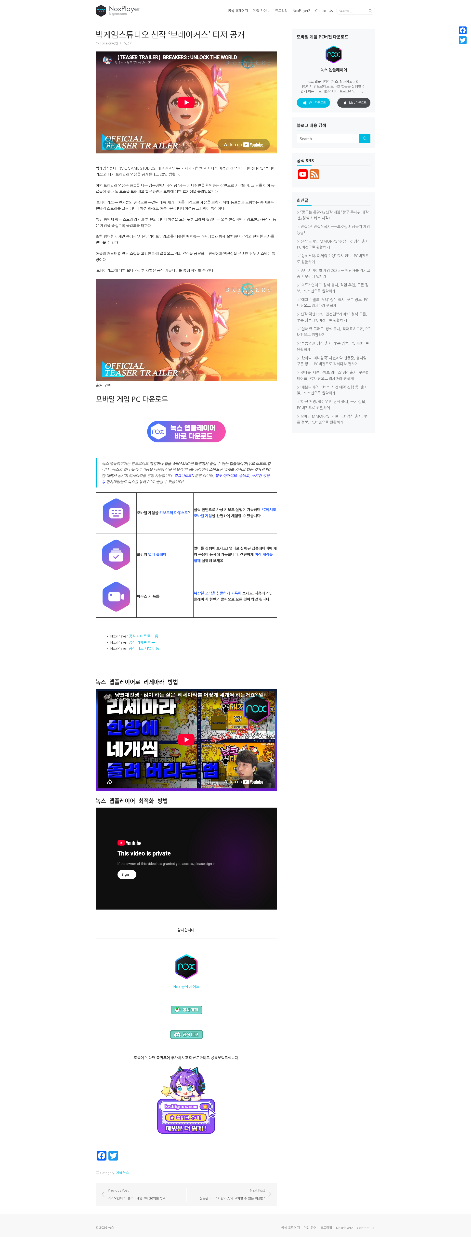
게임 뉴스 (122, 1173)
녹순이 (128, 43)
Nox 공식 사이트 (186, 986)
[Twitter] (463, 40)
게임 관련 (260, 10)
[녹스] (141, 11)
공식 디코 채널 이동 (144, 648)
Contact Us (324, 10)
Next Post (232, 1194)
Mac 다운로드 (357, 102)
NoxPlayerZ (301, 10)
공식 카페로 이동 (142, 642)
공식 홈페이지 (238, 10)
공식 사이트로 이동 (143, 636)
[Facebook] (463, 30)
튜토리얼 (281, 10)
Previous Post (137, 1194)
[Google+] (463, 46)
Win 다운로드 (317, 102)
